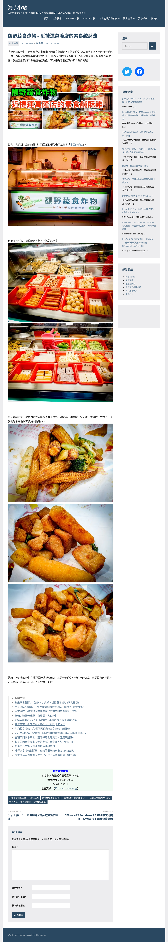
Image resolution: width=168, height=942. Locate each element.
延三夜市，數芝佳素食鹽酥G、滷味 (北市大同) (40, 724)
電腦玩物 (129, 280)
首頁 (46, 18)
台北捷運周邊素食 (108, 18)
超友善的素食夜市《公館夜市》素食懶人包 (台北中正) (44, 741)
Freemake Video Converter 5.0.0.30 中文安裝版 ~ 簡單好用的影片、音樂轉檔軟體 (139, 225)
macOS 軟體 (89, 18)
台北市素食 (34, 798)
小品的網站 (76, 144)
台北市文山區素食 (17, 798)
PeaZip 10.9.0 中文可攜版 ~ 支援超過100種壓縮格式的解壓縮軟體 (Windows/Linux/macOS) (137, 242)
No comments (52, 43)
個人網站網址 (18, 905)
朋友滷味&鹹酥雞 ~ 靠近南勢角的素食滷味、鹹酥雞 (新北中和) (49, 706)
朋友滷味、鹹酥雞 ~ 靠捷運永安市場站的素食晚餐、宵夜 (46, 711)
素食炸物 (13, 802)
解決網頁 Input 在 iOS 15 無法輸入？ (137, 195)
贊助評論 (142, 18)
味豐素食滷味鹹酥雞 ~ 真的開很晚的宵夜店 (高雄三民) (45, 750)
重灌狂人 (129, 294)
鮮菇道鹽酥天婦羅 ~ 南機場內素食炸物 (36, 715)
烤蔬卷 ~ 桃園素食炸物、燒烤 (135, 165)
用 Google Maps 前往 (66, 788)
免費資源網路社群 (133, 287)
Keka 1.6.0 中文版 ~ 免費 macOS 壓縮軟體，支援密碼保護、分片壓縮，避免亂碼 (139, 115)
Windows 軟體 (72, 18)
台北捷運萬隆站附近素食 (99, 798)
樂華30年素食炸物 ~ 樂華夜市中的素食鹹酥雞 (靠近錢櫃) (46, 755)
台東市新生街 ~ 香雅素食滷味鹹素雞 (35, 746)
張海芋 (39, 43)
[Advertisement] (143, 316)
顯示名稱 (17, 887)
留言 (14, 846)
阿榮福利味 (130, 277)
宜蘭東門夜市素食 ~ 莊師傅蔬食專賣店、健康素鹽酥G (44, 737)
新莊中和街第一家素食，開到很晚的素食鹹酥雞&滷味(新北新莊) (50, 733)
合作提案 (57, 18)
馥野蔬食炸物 (40, 802)
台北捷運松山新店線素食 (73, 798)
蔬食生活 (127, 18)
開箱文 (154, 18)
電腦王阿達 (130, 284)
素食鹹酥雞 (25, 802)
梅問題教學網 (131, 290)
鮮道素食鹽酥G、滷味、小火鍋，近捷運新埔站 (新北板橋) (47, 702)
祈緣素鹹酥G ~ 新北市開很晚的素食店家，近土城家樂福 (46, 720)
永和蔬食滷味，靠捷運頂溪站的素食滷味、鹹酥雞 (42, 728)
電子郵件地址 (19, 896)
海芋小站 (17, 7)
